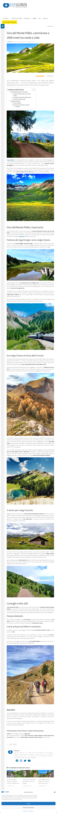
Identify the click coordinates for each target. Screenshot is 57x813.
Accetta (28, 803)
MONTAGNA (26, 18)
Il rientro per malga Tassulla (19, 99)
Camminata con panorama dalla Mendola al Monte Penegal (29, 781)
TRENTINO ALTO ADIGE (16, 18)
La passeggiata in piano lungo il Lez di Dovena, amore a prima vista (44, 781)
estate (11, 744)
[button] (55, 792)
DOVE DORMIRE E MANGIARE (9, 22)
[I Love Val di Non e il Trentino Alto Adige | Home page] (15, 5)
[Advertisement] (27, 12)
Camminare (50, 26)
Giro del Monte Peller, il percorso (19, 92)
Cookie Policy (25, 811)
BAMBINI (34, 18)
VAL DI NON (5, 18)
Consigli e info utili (15, 101)
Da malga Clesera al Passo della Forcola (22, 97)
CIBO (40, 18)
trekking (14, 744)
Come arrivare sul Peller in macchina (21, 104)
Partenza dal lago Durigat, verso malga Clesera (22, 94)
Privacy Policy (30, 811)
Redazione (10, 41)
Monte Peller (10, 160)
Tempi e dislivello (17, 103)
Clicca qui (33, 757)
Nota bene (18, 106)
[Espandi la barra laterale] (2, 26)
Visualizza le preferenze (28, 807)
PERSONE (45, 18)
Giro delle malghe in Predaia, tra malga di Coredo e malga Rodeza (13, 781)
